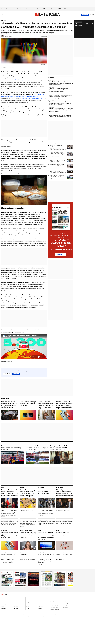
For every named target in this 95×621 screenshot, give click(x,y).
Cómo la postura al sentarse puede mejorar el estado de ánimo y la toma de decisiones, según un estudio (45, 405)
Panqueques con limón (61, 559)
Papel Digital (59, 9)
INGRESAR (92, 14)
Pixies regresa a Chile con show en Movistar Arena (28, 553)
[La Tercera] (7, 587)
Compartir (4, 67)
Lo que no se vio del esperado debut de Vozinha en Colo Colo (63, 511)
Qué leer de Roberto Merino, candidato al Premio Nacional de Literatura (64, 554)
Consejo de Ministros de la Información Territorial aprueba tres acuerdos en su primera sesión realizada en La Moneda (60, 90)
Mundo (34, 9)
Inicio (2, 9)
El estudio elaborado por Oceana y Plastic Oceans (24, 80)
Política (6, 9)
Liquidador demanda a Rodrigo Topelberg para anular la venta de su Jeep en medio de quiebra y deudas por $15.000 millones (58, 154)
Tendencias (41, 487)
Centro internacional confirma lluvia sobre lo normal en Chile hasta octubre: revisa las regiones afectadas (58, 171)
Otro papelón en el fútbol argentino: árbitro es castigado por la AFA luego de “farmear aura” (64, 521)
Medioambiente (9, 361)
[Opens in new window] (33, 586)
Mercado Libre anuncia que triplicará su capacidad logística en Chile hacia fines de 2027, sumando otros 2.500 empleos (61, 110)
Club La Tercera (51, 9)
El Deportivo (28, 9)
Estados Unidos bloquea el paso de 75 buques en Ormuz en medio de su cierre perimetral (46, 554)
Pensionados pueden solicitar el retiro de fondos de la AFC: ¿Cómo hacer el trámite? (57, 166)
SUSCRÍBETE (60, 254)
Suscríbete (16, 373)
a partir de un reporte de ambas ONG (32, 98)
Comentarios (11, 67)
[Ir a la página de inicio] (47, 15)
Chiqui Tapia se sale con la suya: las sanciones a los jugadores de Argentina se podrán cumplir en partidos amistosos (64, 493)
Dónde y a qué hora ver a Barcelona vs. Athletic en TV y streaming (11, 447)
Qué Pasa (3, 20)
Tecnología (22, 9)
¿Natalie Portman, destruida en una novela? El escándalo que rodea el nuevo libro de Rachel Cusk (28, 535)
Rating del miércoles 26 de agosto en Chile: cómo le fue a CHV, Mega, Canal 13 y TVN (61, 447)
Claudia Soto (9, 36)
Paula (57, 530)
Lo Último (44, 9)
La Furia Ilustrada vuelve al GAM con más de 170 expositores (27, 560)
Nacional (11, 9)
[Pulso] (20, 586)
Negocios (17, 9)
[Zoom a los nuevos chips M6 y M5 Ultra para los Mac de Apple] (28, 415)
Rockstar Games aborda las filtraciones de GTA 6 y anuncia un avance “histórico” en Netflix (9, 561)
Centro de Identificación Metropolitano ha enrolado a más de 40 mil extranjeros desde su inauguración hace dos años (60, 103)
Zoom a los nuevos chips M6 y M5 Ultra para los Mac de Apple (28, 403)
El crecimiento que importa (26, 510)
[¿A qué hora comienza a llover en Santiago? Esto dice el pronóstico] (46, 503)
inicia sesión (6, 373)
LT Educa (65, 9)
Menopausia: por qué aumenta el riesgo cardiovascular (62, 534)
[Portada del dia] (61, 229)
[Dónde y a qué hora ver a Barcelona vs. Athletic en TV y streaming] (12, 457)
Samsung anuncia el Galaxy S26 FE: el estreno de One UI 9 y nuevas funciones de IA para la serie (64, 405)
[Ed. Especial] (46, 586)
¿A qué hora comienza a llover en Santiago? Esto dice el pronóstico (45, 491)
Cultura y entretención (26, 530)
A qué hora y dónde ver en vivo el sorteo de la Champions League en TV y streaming (57, 177)
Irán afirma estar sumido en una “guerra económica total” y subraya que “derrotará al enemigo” (45, 562)
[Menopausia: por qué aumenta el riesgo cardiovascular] (64, 545)
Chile (2, 487)
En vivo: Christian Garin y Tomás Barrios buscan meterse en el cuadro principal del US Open (58, 160)
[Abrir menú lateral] (2, 15)
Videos (38, 9)
